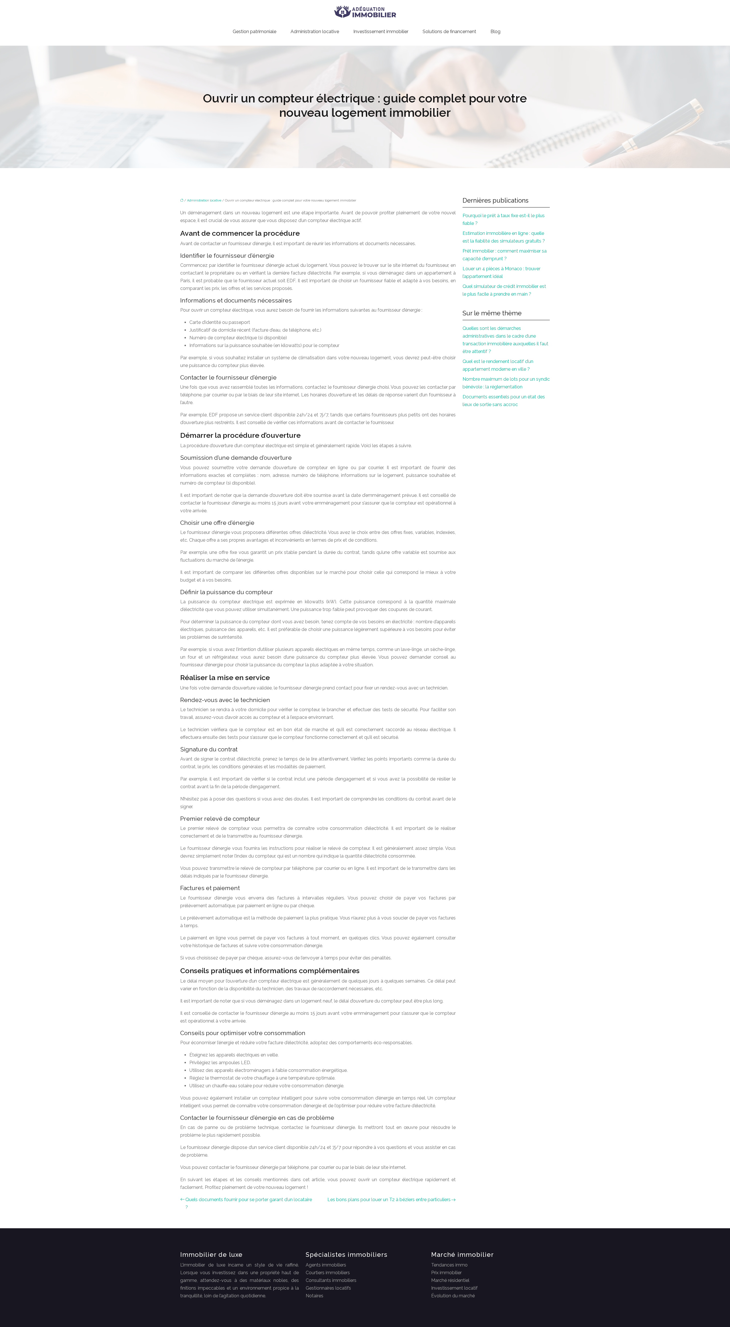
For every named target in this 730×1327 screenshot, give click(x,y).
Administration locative (315, 31)
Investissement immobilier (380, 31)
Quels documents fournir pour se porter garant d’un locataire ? (248, 1203)
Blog (495, 31)
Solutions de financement (449, 31)
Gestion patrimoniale (254, 31)
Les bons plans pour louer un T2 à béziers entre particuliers (389, 1199)
